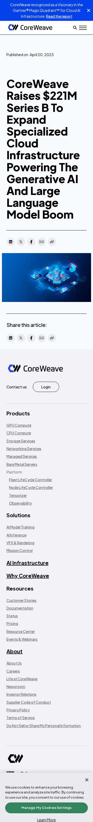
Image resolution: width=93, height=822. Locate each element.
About (14, 651)
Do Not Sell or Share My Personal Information (43, 725)
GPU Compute (18, 425)
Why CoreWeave (27, 575)
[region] (46, 797)
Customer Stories (21, 600)
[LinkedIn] (10, 242)
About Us (14, 663)
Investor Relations (21, 694)
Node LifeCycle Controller (31, 487)
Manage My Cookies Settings (46, 808)
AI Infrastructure (27, 562)
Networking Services (23, 448)
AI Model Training (20, 527)
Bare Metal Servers (21, 464)
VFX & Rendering (20, 542)
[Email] (41, 242)
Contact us (16, 386)
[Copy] (52, 242)
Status (12, 615)
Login (46, 387)
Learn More (46, 819)
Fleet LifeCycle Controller (30, 479)
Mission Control (19, 550)
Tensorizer (18, 495)
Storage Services (20, 441)
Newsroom (15, 686)
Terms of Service (20, 717)
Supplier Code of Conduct (28, 702)
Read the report (59, 16)
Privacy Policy (18, 710)
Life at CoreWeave (21, 678)
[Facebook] (31, 242)
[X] (21, 242)
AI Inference (16, 535)
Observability (20, 503)
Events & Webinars (21, 639)
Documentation (19, 608)
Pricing (12, 623)
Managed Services (21, 456)
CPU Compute (18, 433)
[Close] (86, 779)
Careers (13, 671)
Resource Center (20, 631)
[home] (30, 27)
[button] (83, 28)
